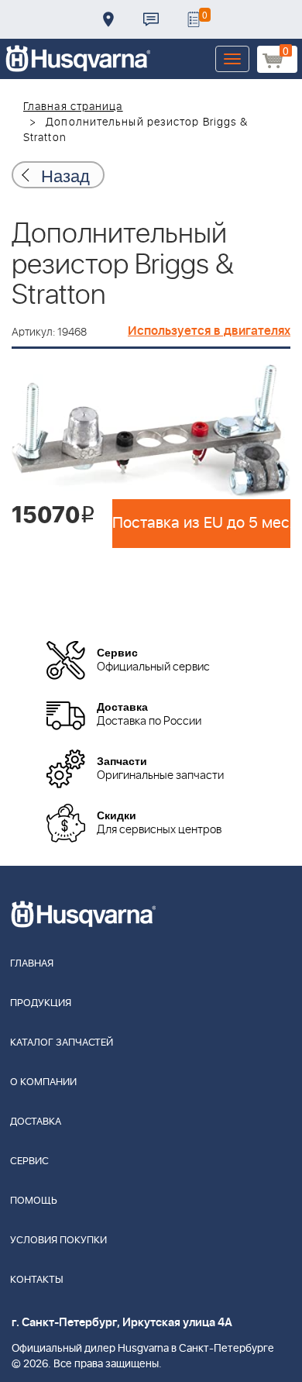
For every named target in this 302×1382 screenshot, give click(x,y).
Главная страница (73, 107)
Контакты (151, 19)
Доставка (108, 19)
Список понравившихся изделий (193, 19)
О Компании (43, 1082)
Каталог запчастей (61, 1043)
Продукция (40, 1003)
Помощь (33, 1201)
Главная (31, 963)
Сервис (29, 1161)
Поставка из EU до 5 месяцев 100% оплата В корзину (201, 523)
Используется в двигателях (209, 331)
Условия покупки (58, 1240)
